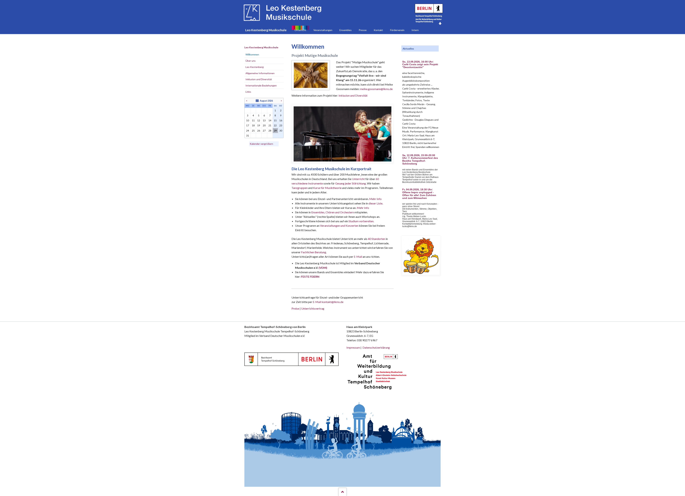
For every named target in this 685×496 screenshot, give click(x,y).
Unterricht (358, 179)
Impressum (353, 347)
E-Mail (358, 256)
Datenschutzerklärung (376, 347)
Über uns (250, 60)
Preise (295, 308)
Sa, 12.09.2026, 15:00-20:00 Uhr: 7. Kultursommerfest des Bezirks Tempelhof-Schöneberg (420, 159)
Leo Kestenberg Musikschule (261, 47)
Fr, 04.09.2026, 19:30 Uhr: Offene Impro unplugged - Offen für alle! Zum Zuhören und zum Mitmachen (419, 193)
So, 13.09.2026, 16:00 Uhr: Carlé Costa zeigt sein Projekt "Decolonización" (420, 64)
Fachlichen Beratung (313, 252)
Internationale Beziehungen (261, 85)
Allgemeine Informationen (260, 73)
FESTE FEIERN (310, 276)
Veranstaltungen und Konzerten (339, 225)
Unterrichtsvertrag (312, 308)
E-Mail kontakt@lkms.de (327, 302)
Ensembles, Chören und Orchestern (332, 212)
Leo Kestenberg (254, 66)
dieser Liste (375, 203)
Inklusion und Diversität (353, 95)
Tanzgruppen (299, 187)
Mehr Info (375, 199)
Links (248, 91)
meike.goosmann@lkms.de (376, 89)
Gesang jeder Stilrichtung (350, 183)
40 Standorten (376, 238)
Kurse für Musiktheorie (327, 187)
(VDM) (323, 267)
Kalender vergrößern (261, 143)
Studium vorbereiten (361, 221)
